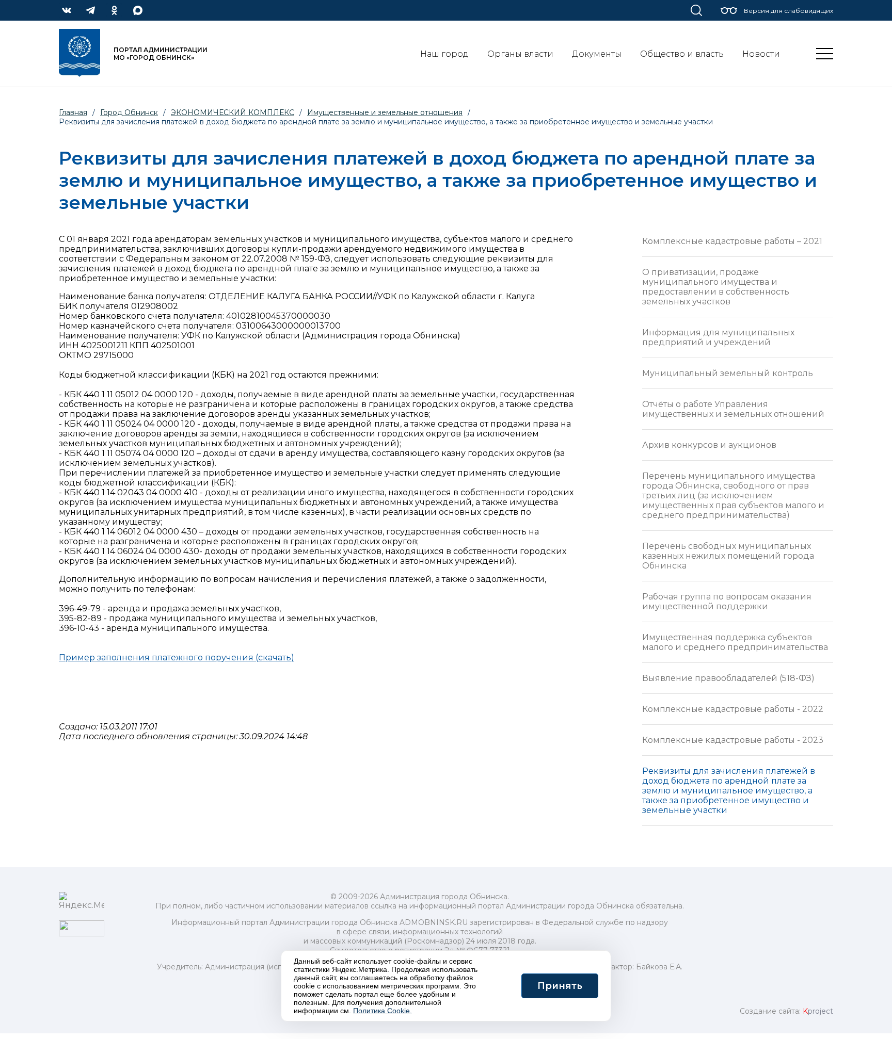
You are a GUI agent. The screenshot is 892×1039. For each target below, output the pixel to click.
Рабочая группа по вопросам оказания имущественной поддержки (726, 601)
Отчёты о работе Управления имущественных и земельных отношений (733, 409)
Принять (559, 986)
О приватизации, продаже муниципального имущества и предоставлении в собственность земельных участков (715, 286)
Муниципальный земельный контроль (727, 373)
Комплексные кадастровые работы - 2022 (732, 709)
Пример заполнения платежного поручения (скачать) (176, 657)
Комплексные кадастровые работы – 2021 (732, 241)
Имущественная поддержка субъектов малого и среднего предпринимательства (735, 642)
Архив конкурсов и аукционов (709, 445)
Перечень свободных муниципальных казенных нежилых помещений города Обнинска (728, 556)
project (818, 1011)
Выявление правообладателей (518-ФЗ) (728, 678)
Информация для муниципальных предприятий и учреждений (718, 337)
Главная (73, 112)
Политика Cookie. (382, 1010)
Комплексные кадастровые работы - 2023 (732, 740)
